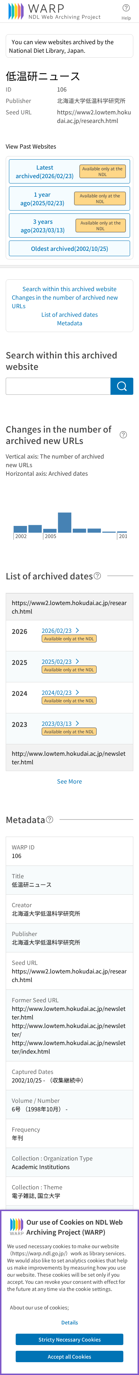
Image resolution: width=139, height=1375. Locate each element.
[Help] (123, 434)
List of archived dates (69, 314)
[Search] (122, 386)
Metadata (69, 323)
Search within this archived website (69, 288)
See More (69, 781)
